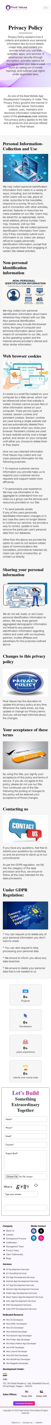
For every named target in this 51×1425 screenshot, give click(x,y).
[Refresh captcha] (36, 1185)
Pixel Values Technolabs (29, 1410)
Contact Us (27, 1422)
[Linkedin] (34, 1238)
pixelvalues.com (27, 116)
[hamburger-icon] (46, 8)
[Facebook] (34, 1231)
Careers (39, 1422)
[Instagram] (41, 1238)
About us (16, 1422)
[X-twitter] (41, 1231)
